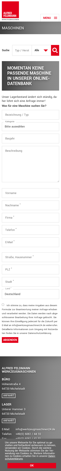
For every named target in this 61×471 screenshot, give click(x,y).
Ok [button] (32, 465)
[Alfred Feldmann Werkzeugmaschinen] (10, 11)
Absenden (10, 340)
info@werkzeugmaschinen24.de (35, 429)
